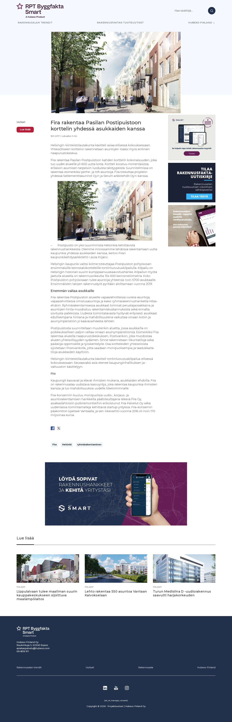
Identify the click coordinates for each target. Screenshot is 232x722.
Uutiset (21, 122)
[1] (191, 201)
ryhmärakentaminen (89, 444)
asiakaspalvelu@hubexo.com (33, 648)
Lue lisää (25, 129)
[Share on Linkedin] (77, 428)
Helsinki (67, 444)
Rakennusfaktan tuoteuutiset (120, 22)
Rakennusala (145, 667)
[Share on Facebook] (52, 428)
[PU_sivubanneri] (191, 245)
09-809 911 (23, 651)
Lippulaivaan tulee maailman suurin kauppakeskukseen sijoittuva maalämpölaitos (47, 595)
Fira (54, 444)
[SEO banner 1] (191, 159)
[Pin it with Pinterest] (71, 428)
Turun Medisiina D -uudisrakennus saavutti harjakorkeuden (182, 593)
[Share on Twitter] (59, 428)
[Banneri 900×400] (116, 524)
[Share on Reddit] (65, 428)
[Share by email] (83, 428)
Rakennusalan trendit (35, 22)
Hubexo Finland (200, 22)
